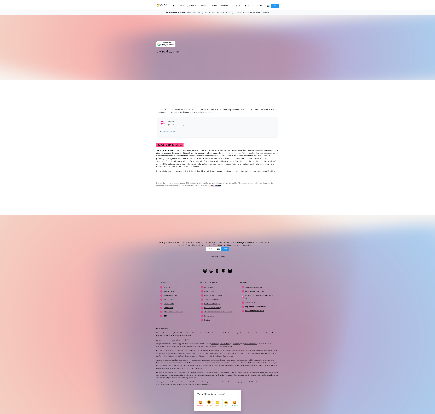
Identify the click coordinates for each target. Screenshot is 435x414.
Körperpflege (215, 344)
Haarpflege (236, 344)
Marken (215, 6)
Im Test (203, 6)
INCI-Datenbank (225, 350)
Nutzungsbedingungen (213, 295)
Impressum (208, 287)
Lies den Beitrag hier (244, 13)
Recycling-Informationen (254, 291)
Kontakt (207, 320)
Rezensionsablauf (170, 295)
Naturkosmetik (164, 384)
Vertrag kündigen (217, 256)
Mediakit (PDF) (250, 302)
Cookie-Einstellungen (212, 304)
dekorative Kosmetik (250, 344)
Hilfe (248, 6)
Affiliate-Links (169, 304)
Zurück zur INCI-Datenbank (170, 145)
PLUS (182, 6)
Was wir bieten (169, 291)
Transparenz (168, 308)
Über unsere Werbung (212, 308)
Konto (191, 6)
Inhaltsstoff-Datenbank (253, 287)
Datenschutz (209, 291)
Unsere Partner (169, 300)
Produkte (227, 6)
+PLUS (194, 368)
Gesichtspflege (225, 344)
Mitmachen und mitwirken (173, 312)
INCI (240, 6)
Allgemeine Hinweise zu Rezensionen (218, 312)
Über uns (167, 287)
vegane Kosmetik (203, 384)
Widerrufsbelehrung (212, 300)
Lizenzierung (209, 316)
